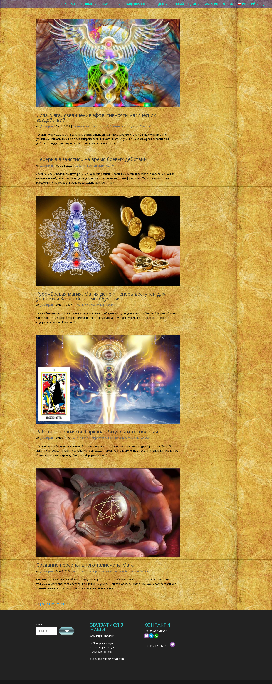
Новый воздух (184, 4)
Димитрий (46, 126)
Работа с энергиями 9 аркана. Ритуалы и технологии (97, 431)
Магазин (211, 4)
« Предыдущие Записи (50, 604)
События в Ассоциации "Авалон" (130, 126)
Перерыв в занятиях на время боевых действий (91, 159)
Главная (68, 4)
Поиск (40, 624)
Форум (228, 4)
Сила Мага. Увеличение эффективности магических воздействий (96, 117)
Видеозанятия (138, 4)
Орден (159, 4)
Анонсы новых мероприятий (90, 126)
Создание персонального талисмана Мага (85, 564)
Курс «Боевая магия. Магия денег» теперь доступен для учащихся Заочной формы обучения (100, 296)
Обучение (109, 4)
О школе (86, 4)
